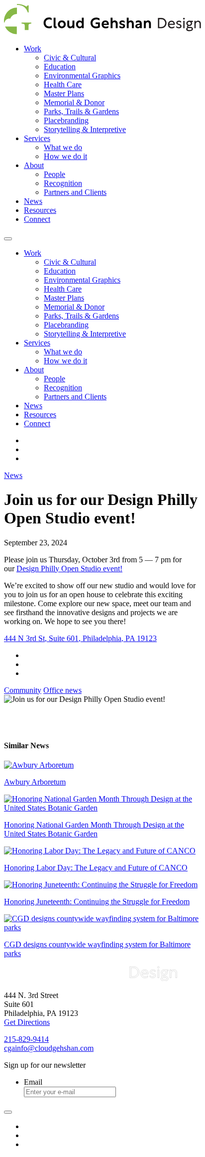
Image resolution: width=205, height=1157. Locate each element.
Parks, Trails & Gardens (81, 111)
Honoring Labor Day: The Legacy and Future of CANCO (96, 867)
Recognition (63, 183)
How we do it (65, 156)
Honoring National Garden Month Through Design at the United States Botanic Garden (94, 829)
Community (22, 690)
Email (33, 1082)
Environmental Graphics (82, 75)
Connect (37, 219)
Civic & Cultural (70, 57)
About (34, 165)
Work (32, 48)
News (33, 201)
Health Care (63, 84)
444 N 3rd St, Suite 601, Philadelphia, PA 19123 (80, 638)
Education (60, 66)
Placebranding (66, 120)
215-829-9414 (26, 1039)
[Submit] (8, 1112)
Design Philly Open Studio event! (69, 568)
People (54, 174)
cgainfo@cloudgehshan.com (49, 1048)
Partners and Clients (75, 192)
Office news (62, 690)
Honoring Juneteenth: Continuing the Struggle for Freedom (97, 901)
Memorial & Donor (74, 102)
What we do (63, 147)
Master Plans (64, 93)
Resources (40, 210)
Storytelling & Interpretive (85, 129)
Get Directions (27, 1022)
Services (37, 138)
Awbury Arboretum (35, 782)
